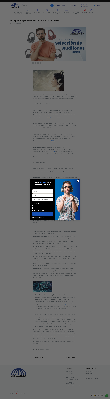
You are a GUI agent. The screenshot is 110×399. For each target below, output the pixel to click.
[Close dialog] (78, 180)
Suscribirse (42, 214)
